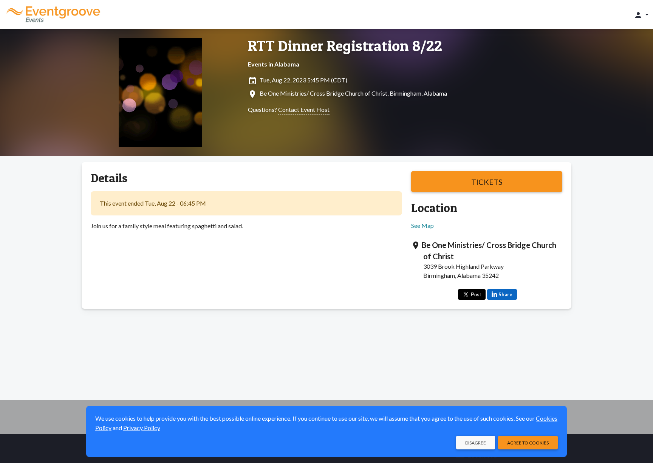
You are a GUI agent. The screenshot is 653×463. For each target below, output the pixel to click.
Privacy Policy (141, 427)
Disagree (475, 443)
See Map (422, 225)
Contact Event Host (304, 109)
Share (505, 294)
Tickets (487, 181)
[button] (641, 15)
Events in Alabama (273, 64)
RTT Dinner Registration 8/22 (345, 45)
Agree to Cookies (528, 443)
